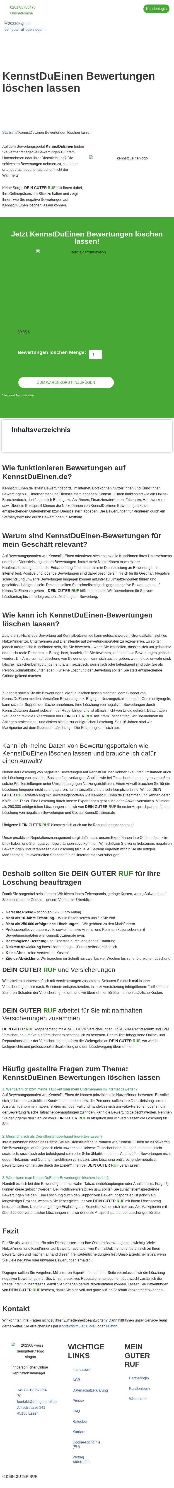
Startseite (9, 132)
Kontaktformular (71, 1326)
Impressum (81, 1369)
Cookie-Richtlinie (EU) (86, 1444)
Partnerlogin (139, 1378)
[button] (166, 24)
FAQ (76, 1411)
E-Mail (91, 1326)
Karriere (78, 1432)
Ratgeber (79, 1421)
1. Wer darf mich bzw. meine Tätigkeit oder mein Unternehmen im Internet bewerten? (70, 1089)
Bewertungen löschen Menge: (52, 352)
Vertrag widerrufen (80, 1459)
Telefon (111, 1326)
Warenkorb (138, 1399)
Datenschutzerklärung (89, 1390)
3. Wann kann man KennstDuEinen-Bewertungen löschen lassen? (55, 1178)
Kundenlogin (139, 1388)
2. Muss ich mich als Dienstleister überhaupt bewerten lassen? (52, 1136)
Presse (78, 1401)
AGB (76, 1380)
